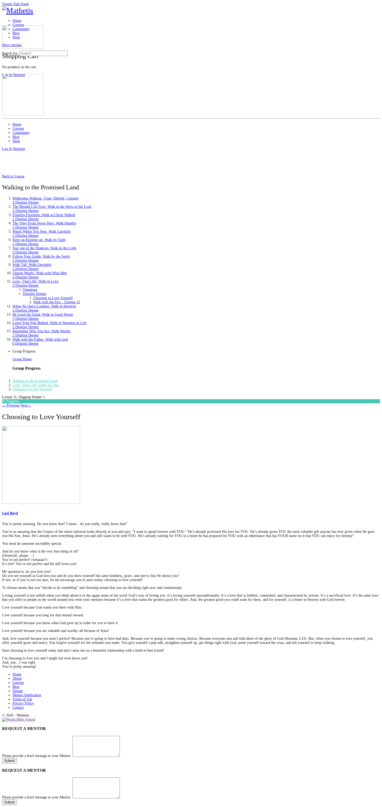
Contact (18, 707)
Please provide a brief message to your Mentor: (36, 756)
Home (16, 674)
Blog (15, 687)
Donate (17, 691)
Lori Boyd (10, 513)
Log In (7, 149)
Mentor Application (26, 695)
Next (26, 405)
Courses (18, 683)
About (17, 678)
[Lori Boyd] (41, 503)
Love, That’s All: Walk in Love (35, 385)
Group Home (22, 359)
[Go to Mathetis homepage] (17, 10)
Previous (10, 405)
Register (19, 149)
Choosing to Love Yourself (32, 389)
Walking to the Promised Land (34, 381)
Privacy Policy (23, 703)
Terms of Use (22, 699)
